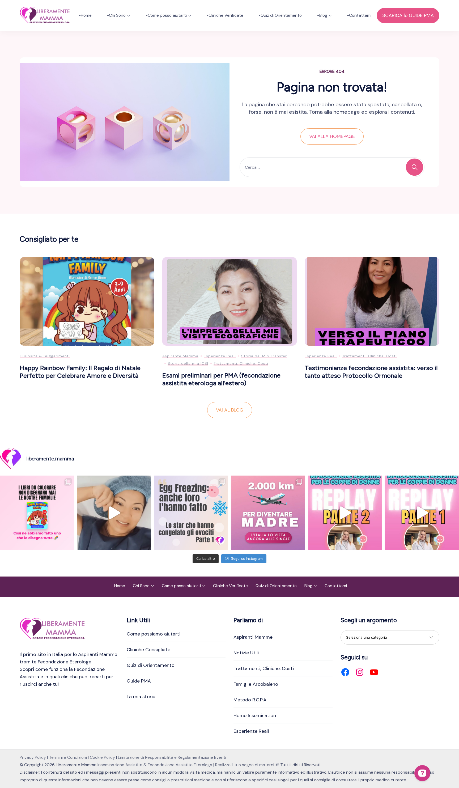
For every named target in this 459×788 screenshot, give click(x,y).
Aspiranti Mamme (253, 637)
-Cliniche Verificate (224, 15)
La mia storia (141, 696)
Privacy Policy (33, 757)
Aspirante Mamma (180, 356)
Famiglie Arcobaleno (255, 684)
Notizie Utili (246, 653)
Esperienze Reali (220, 356)
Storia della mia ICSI (188, 363)
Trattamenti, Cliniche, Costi (241, 363)
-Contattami (359, 15)
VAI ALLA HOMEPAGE (332, 136)
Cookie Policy (102, 757)
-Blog (322, 15)
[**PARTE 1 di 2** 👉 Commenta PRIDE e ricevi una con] (422, 513)
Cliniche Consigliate (148, 649)
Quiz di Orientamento (151, 665)
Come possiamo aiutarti (153, 634)
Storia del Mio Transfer (264, 356)
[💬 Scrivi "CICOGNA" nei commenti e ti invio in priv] (114, 513)
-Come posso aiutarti (166, 15)
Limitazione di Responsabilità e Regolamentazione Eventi (172, 757)
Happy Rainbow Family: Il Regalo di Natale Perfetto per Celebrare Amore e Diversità (80, 371)
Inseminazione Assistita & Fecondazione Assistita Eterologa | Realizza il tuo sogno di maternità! (188, 765)
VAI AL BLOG (229, 410)
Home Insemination (254, 715)
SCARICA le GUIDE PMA (408, 15)
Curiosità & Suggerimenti (45, 356)
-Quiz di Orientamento (280, 15)
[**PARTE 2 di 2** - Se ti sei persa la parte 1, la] (345, 513)
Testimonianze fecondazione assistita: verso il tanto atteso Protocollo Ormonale (371, 371)
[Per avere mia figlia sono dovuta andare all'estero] (268, 513)
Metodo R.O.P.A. (250, 700)
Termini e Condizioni (68, 757)
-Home (85, 15)
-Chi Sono (116, 15)
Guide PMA (139, 681)
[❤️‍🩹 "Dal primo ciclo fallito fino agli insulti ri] (191, 513)
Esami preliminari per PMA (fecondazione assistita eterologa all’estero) (221, 379)
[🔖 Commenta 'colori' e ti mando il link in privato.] (37, 513)
